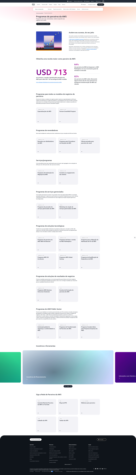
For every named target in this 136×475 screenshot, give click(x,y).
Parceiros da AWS (52, 462)
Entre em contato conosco (93, 446)
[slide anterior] (65, 386)
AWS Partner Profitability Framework (77, 39)
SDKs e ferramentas (72, 448)
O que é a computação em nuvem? (36, 448)
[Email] (105, 468)
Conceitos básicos (52, 446)
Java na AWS (71, 454)
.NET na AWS (71, 450)
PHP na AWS (71, 457)
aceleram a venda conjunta (91, 49)
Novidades (32, 457)
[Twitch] (100, 468)
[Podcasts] (104, 468)
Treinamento (51, 448)
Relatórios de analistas (53, 460)
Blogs (31, 459)
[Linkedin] (97, 468)
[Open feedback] (135, 237)
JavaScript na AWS (72, 459)
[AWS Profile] (103, 1)
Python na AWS (72, 452)
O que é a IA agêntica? (34, 450)
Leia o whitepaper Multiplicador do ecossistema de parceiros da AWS (49, 82)
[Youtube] (102, 468)
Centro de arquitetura (53, 454)
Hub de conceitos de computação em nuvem (38, 452)
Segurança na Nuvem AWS (35, 454)
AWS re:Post (90, 450)
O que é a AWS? (33, 446)
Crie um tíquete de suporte (93, 448)
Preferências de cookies (58, 471)
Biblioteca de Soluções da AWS (55, 452)
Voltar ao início (67, 464)
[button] (44, 5)
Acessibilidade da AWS (92, 459)
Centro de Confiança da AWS (54, 450)
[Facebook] (95, 468)
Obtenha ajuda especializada (93, 457)
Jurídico (89, 461)
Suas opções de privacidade (46, 471)
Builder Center (71, 446)
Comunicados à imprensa (34, 461)
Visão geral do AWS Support (93, 454)
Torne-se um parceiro (39, 13)
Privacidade (32, 471)
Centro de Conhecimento (93, 452)
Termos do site (37, 471)
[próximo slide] (71, 386)
